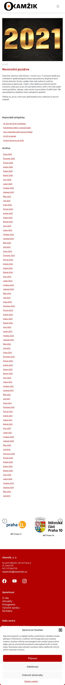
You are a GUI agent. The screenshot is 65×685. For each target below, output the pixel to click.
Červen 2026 (8, 163)
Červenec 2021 (9, 407)
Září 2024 (6, 247)
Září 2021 (6, 399)
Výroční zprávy (11, 607)
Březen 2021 (8, 424)
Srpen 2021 (7, 403)
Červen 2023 (8, 310)
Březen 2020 (8, 471)
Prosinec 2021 (8, 386)
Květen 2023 (8, 315)
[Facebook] (4, 582)
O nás (5, 597)
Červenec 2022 (9, 357)
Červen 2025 (8, 209)
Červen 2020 (8, 458)
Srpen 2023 (7, 302)
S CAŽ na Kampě (9, 136)
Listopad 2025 (8, 192)
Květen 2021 (8, 416)
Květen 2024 (8, 264)
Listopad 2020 (8, 441)
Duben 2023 (8, 319)
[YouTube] (14, 582)
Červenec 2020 (9, 454)
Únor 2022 (7, 378)
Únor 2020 (7, 475)
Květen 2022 (8, 365)
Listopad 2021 (8, 390)
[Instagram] (24, 582)
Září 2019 (6, 496)
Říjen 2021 (7, 395)
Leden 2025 (7, 230)
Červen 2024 (8, 260)
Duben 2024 (8, 268)
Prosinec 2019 (8, 483)
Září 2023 (6, 298)
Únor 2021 (7, 428)
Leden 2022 (7, 382)
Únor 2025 (7, 226)
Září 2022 (6, 348)
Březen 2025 (8, 222)
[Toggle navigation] (58, 6)
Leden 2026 (7, 184)
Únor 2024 (7, 277)
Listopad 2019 (8, 488)
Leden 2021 (7, 433)
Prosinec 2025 (8, 188)
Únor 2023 (7, 327)
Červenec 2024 (9, 255)
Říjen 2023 (7, 293)
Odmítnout (32, 666)
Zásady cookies (31, 681)
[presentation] (4, 521)
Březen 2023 (8, 323)
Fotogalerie (8, 604)
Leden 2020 (7, 479)
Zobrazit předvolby (32, 675)
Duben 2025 (7, 218)
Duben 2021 (7, 420)
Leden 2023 (7, 331)
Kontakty (7, 610)
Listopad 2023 (8, 289)
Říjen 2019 (7, 492)
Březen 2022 (8, 374)
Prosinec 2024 (8, 235)
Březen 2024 (8, 272)
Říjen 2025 (7, 197)
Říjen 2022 (7, 344)
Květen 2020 (8, 462)
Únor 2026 (7, 180)
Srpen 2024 (7, 251)
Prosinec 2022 (8, 336)
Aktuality (7, 601)
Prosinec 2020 (8, 437)
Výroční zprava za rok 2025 (13, 140)
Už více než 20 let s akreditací (14, 124)
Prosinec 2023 (8, 285)
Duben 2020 (8, 466)
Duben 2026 (8, 171)
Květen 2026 (8, 167)
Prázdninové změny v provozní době (17, 128)
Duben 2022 (7, 369)
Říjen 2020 (7, 445)
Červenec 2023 (9, 306)
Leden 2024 (7, 281)
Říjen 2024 (7, 243)
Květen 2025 (8, 213)
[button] (60, 630)
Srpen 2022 (7, 353)
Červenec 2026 (9, 159)
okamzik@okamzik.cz (14, 571)
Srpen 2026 (7, 154)
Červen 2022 (8, 361)
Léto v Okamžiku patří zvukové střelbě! (17, 132)
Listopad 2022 (8, 340)
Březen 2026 (8, 175)
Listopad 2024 (8, 239)
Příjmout (32, 658)
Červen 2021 (8, 412)
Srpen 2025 (7, 205)
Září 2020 (6, 450)
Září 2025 (6, 201)
